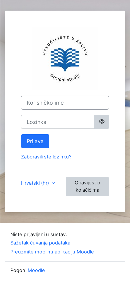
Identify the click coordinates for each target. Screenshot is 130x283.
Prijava (35, 141)
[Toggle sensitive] (101, 122)
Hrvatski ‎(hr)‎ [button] (35, 183)
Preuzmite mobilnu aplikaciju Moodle (52, 252)
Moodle (36, 270)
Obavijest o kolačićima (87, 186)
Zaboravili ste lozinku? (46, 157)
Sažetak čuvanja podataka (40, 243)
